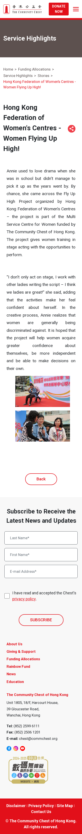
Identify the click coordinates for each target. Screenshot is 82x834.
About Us (14, 644)
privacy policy (24, 599)
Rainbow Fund (18, 666)
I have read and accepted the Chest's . (44, 596)
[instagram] (15, 748)
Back (41, 478)
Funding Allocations (34, 69)
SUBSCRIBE (41, 619)
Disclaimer (16, 805)
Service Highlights (18, 75)
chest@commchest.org (38, 738)
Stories (43, 75)
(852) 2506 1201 (27, 732)
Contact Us (41, 811)
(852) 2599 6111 (27, 726)
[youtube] (22, 748)
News (11, 674)
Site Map (65, 805)
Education (15, 681)
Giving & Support (21, 651)
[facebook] (9, 748)
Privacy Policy (41, 805)
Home (8, 69)
